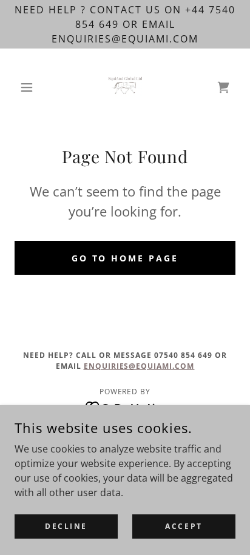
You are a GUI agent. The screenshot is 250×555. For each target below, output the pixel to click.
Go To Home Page (125, 258)
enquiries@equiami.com (139, 366)
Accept (183, 526)
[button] (31, 87)
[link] (125, 87)
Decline (66, 526)
